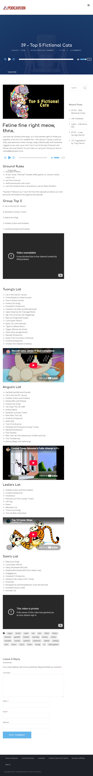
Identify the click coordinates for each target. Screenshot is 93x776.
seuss (14, 644)
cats (39, 633)
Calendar (41, 758)
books (18, 633)
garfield (17, 637)
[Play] (9, 59)
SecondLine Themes (33, 772)
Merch (7, 764)
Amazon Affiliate (78, 758)
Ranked (50, 50)
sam (6, 644)
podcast (27, 641)
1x (89, 59)
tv (44, 644)
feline (47, 633)
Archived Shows (28, 758)
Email (5, 712)
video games (53, 644)
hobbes (26, 637)
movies (17, 641)
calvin (26, 633)
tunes (30, 644)
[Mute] (78, 59)
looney (44, 637)
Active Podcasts (38, 50)
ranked (46, 641)
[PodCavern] (14, 7)
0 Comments (75, 50)
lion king (36, 637)
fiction (55, 633)
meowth (8, 641)
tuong (37, 644)
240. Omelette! (77, 118)
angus (10, 633)
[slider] (83, 61)
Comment (6, 673)
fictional (8, 637)
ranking (55, 641)
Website (6, 722)
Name (6, 701)
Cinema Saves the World (58, 758)
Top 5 (22, 644)
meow (53, 637)
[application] (46, 59)
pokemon (36, 641)
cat (33, 633)
